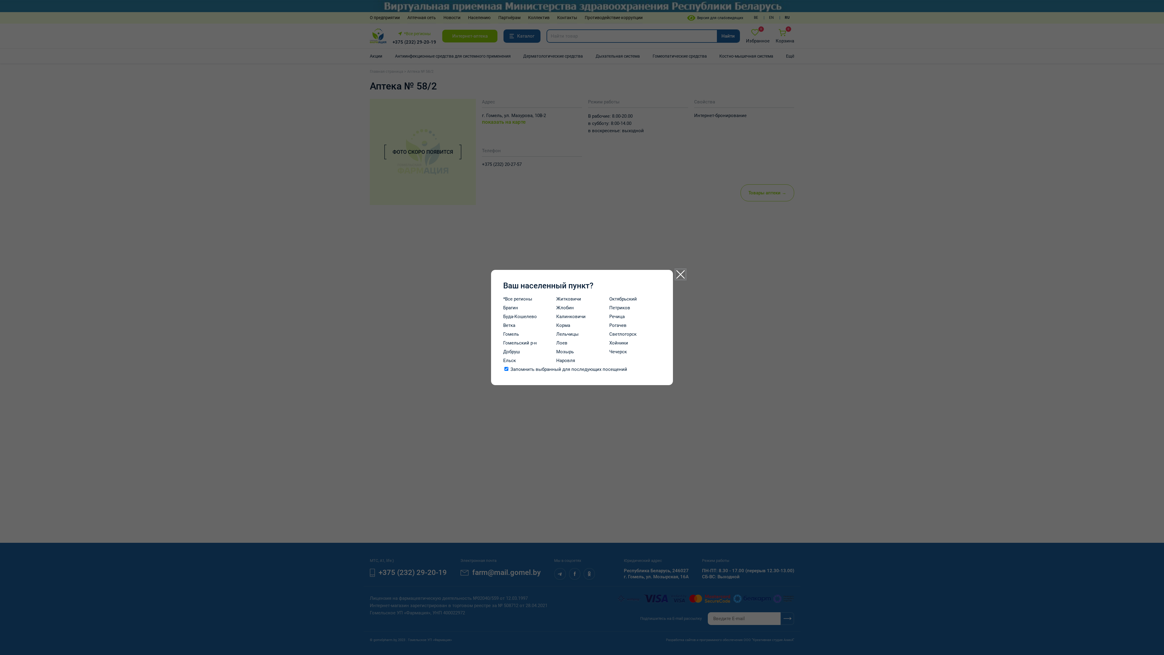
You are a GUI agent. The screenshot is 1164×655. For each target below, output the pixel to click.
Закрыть (680, 274)
